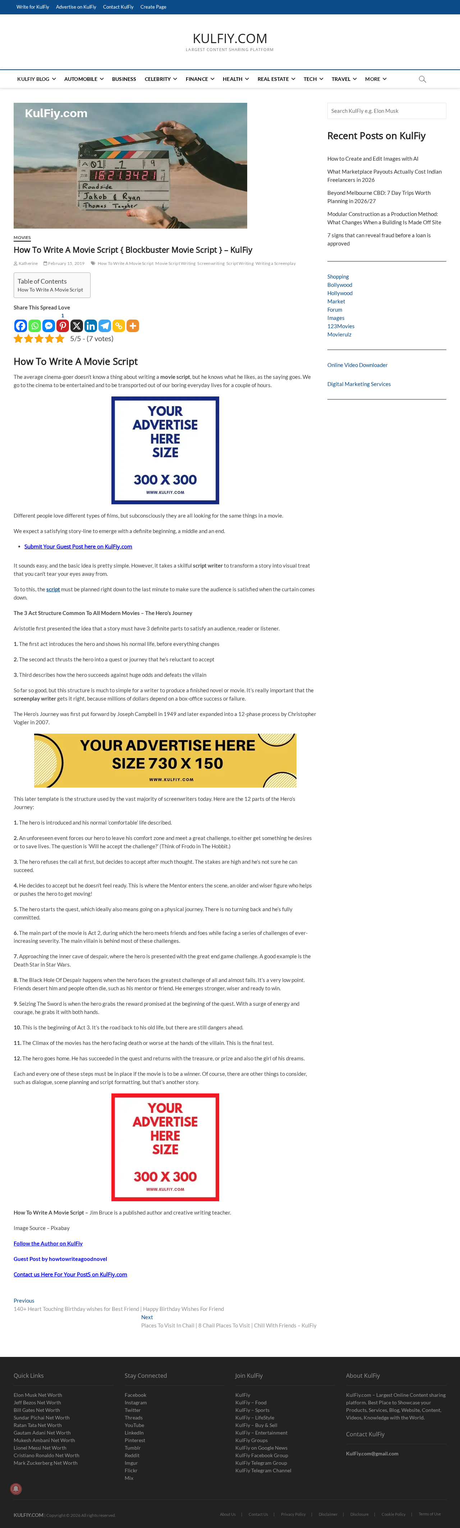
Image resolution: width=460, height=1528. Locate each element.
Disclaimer (328, 1514)
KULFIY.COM (230, 38)
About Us (228, 1514)
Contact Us (258, 1514)
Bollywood (339, 284)
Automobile (80, 79)
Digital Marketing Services (359, 384)
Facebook (135, 1395)
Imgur (131, 1463)
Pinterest (135, 1440)
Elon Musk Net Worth (38, 1395)
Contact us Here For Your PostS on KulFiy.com (70, 1274)
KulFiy (242, 1395)
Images (336, 318)
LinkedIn (134, 1433)
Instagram (136, 1402)
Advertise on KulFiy (76, 7)
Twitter (133, 1410)
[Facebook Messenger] (48, 322)
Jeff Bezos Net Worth (37, 1402)
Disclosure (359, 1514)
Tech (310, 79)
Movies (22, 237)
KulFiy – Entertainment (261, 1433)
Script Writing (240, 263)
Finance (197, 79)
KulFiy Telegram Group (261, 1463)
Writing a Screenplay (276, 263)
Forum (334, 309)
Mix (129, 1478)
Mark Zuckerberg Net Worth (46, 1463)
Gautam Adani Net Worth (42, 1433)
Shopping (338, 276)
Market (336, 301)
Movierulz (339, 334)
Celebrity (158, 79)
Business (124, 79)
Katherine (28, 263)
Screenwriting (211, 263)
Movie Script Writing (175, 263)
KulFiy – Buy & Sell (256, 1425)
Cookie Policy (394, 1514)
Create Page (153, 7)
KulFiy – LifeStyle (254, 1417)
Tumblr (133, 1448)
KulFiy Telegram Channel (263, 1470)
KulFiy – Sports (252, 1410)
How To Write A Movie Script (125, 263)
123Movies (341, 326)
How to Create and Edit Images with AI (373, 158)
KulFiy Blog (33, 79)
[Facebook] (20, 322)
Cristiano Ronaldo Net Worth (46, 1455)
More (372, 79)
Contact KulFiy (118, 7)
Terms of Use (430, 1513)
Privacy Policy (293, 1514)
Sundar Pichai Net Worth (42, 1417)
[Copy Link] (118, 322)
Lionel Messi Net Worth (40, 1448)
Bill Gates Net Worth (37, 1410)
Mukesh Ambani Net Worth (44, 1440)
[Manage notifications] (16, 1489)
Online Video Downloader (357, 365)
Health (233, 79)
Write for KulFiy (33, 7)
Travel (341, 79)
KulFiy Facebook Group (261, 1455)
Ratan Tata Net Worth (38, 1425)
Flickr (131, 1470)
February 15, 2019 (66, 263)
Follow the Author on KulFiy (48, 1243)
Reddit (132, 1455)
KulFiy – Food (251, 1402)
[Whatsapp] (34, 322)
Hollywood (340, 293)
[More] (132, 322)
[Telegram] (104, 322)
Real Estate (273, 79)
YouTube (134, 1425)
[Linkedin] (90, 322)
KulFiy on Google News (261, 1448)
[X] (76, 322)
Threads (134, 1417)
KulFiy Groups (251, 1440)
